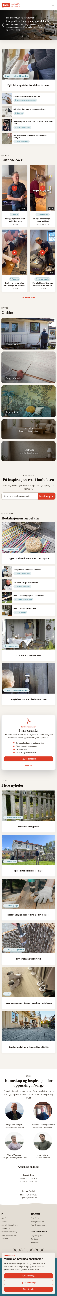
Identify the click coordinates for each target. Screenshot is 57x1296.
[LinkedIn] (36, 1250)
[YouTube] (42, 1250)
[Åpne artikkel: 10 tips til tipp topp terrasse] (28, 634)
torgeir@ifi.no (31, 1181)
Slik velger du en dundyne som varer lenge (29, 109)
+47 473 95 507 (31, 1179)
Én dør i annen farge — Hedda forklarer (42, 220)
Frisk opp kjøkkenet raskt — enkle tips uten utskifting (14, 221)
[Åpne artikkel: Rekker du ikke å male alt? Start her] (7, 98)
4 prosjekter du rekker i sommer (28, 870)
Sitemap (4, 1239)
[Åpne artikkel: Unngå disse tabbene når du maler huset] (28, 678)
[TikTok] (26, 1250)
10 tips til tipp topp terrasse (28, 655)
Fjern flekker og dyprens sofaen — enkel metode (42, 284)
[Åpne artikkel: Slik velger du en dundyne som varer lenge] (7, 111)
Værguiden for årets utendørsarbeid (27, 570)
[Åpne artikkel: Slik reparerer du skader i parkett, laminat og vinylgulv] (7, 138)
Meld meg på (46, 496)
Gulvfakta (34, 1239)
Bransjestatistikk (37, 1221)
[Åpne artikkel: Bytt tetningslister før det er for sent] (28, 64)
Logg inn (28, 765)
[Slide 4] (34, 36)
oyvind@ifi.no (32, 1197)
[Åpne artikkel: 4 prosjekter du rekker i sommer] (28, 850)
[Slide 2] (22, 36)
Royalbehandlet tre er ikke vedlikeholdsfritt (28, 1047)
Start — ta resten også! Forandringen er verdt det (14, 284)
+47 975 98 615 (31, 1195)
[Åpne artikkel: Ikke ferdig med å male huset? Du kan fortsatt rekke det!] (7, 125)
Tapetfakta (35, 1242)
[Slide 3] (28, 36)
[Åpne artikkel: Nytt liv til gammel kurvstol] (28, 938)
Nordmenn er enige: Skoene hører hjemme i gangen (28, 1003)
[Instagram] (20, 1250)
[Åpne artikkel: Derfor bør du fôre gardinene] (7, 610)
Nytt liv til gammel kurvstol (28, 959)
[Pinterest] (31, 1250)
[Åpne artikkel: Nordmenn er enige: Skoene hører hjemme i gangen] (28, 982)
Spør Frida (35, 1218)
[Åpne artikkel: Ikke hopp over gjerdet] (28, 806)
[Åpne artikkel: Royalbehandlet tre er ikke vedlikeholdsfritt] (28, 1026)
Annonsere (5, 1228)
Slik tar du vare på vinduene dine (26, 582)
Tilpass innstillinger (28, 1282)
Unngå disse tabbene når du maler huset (28, 699)
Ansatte (4, 1221)
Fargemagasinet (37, 1236)
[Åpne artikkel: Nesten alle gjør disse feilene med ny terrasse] (28, 894)
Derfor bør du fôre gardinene (25, 608)
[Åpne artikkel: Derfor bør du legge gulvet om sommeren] (7, 597)
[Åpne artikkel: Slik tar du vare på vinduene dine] (7, 584)
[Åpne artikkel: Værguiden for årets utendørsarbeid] (7, 571)
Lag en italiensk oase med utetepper (28, 558)
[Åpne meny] (52, 5)
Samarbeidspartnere (9, 1225)
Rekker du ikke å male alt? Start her (27, 96)
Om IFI (3, 1218)
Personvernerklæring (9, 1232)
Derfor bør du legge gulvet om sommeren (29, 595)
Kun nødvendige (29, 1276)
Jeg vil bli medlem (28, 759)
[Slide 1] (17, 36)
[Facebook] (15, 1250)
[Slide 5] (40, 36)
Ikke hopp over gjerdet (28, 826)
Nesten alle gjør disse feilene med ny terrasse (28, 915)
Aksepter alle (28, 1289)
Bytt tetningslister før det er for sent (28, 85)
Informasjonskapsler (9, 1235)
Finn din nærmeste (38, 1225)
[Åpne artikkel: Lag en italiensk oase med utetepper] (28, 537)
